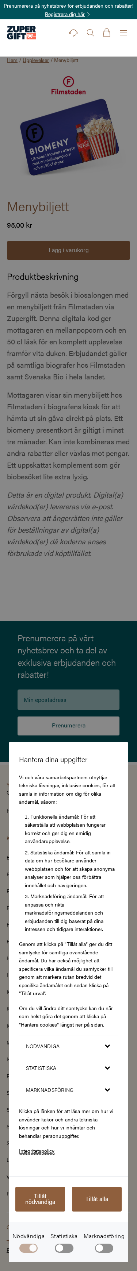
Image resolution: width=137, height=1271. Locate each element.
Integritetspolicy (36, 1150)
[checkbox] (64, 1249)
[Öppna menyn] (123, 33)
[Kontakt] (73, 33)
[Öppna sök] (90, 33)
